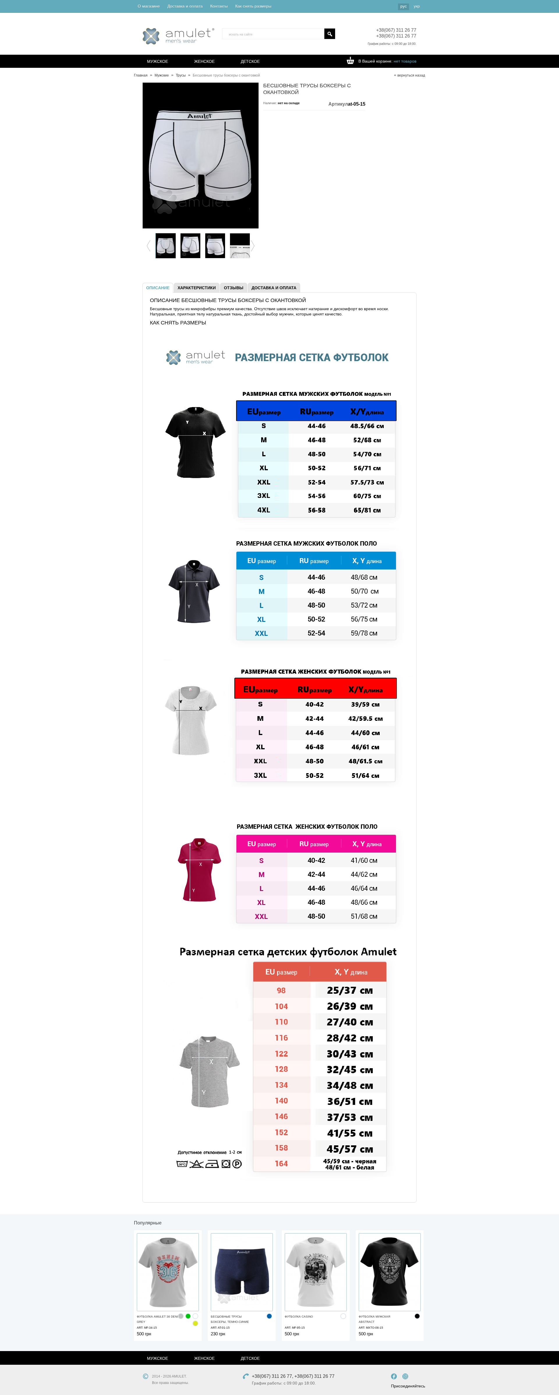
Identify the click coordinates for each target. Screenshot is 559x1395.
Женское (204, 61)
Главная (141, 75)
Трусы (181, 75)
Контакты (219, 6)
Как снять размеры (253, 6)
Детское (250, 61)
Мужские (162, 75)
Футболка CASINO (299, 1316)
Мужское (157, 61)
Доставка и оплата (185, 6)
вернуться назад (411, 75)
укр (417, 6)
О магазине (149, 6)
